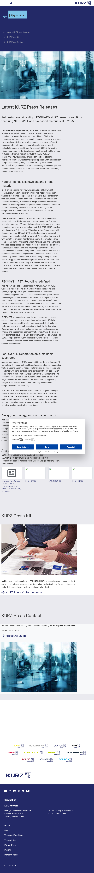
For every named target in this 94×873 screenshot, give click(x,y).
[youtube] (27, 791)
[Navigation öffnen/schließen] (5, 3)
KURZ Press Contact (14, 42)
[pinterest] (14, 791)
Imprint (7, 850)
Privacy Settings (11, 855)
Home (7, 825)
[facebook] (5, 791)
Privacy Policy (10, 845)
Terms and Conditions (13, 835)
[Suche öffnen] (11, 3)
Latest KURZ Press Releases (18, 32)
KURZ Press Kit (12, 37)
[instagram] (10, 791)
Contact (7, 830)
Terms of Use (10, 840)
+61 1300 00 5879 (59, 813)
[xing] (23, 791)
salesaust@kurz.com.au (62, 811)
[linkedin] (19, 791)
